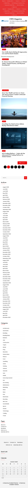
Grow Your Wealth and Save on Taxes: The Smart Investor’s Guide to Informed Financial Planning (13, 94)
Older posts (22, 163)
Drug (4, 349)
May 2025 (5, 217)
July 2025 (5, 213)
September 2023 (7, 258)
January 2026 (6, 201)
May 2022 (5, 291)
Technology (6, 411)
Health (4, 375)
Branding (5, 333)
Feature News (6, 354)
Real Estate (5, 396)
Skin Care (5, 401)
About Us (3, 1)
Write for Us (14, 7)
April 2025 (5, 219)
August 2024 (6, 236)
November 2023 (6, 254)
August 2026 (6, 187)
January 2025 (6, 225)
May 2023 (5, 266)
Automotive (5, 330)
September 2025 (7, 209)
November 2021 (6, 303)
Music (4, 389)
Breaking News (5, 59)
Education (5, 352)
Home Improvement (7, 378)
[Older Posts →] (22, 167)
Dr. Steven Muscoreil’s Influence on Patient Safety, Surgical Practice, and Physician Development (14, 63)
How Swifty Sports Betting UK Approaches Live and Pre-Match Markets (14, 52)
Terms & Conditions (20, 5)
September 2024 (7, 234)
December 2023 (6, 252)
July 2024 (5, 238)
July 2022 (5, 287)
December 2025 (6, 203)
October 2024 (6, 232)
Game (4, 363)
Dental (4, 347)
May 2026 (5, 193)
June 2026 (5, 191)
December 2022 (6, 276)
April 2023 (5, 268)
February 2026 (6, 199)
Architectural (6, 328)
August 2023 (6, 260)
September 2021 (7, 307)
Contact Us (17, 1)
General (4, 121)
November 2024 (6, 230)
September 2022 (7, 282)
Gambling (5, 361)
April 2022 (5, 293)
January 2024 (6, 250)
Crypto (3, 150)
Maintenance (6, 385)
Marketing (5, 387)
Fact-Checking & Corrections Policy (18, 3)
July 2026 (5, 189)
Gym (4, 373)
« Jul (2, 478)
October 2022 (6, 280)
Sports (4, 406)
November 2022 (6, 278)
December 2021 (6, 301)
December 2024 (6, 228)
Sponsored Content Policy (10, 5)
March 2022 (6, 295)
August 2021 (6, 309)
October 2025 (6, 207)
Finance (5, 356)
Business (5, 337)
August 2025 (6, 211)
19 (10, 472)
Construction (6, 342)
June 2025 (5, 215)
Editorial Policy (7, 3)
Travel (4, 415)
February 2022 (6, 297)
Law (4, 380)
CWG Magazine (15, 19)
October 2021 (6, 305)
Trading (5, 413)
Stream (4, 408)
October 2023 (6, 256)
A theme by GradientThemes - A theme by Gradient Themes (14, 483)
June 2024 (5, 240)
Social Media (6, 403)
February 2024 (6, 248)
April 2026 (5, 195)
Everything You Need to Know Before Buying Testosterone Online (13, 124)
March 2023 (6, 270)
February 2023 (6, 272)
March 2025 (6, 221)
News (4, 392)
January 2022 (6, 299)
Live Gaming (6, 382)
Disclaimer (23, 1)
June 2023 (5, 264)
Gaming (4, 49)
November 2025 (6, 205)
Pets (4, 394)
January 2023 (6, 274)
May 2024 (5, 242)
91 (19, 167)
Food (4, 359)
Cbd (4, 340)
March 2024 (6, 246)
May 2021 (5, 313)
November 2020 (6, 317)
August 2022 (6, 284)
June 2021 (5, 311)
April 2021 (5, 315)
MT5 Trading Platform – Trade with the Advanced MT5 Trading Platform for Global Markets (13, 155)
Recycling (5, 399)
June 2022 (5, 289)
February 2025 (6, 223)
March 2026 (6, 197)
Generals (5, 370)
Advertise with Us (10, 1)
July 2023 (5, 262)
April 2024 (5, 244)
